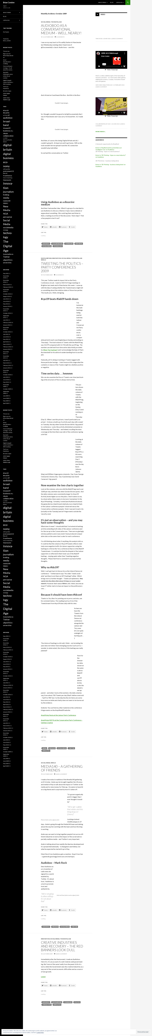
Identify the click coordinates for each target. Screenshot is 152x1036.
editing (5, 169)
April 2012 (6, 342)
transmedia (7, 254)
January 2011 (7, 368)
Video (103, 14)
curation (5, 138)
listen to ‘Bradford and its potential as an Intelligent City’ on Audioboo (109, 148)
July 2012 (5, 334)
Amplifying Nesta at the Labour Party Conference (58, 715)
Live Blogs (119, 2)
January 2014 (7, 306)
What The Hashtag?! (50, 350)
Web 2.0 (43, 260)
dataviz (5, 141)
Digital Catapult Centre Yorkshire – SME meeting (8, 82)
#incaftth (6, 113)
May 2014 (6, 304)
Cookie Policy (40, 1032)
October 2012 (7, 332)
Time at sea (99, 38)
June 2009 (6, 398)
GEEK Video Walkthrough (104, 85)
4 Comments (60, 275)
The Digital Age (56, 22)
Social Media (45, 22)
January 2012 (7, 349)
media (44, 748)
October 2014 (7, 294)
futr (11, 176)
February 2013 (7, 322)
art (9, 115)
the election (47, 1004)
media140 (52, 748)
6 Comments (60, 37)
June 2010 (6, 379)
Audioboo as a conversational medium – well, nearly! (61, 29)
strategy (5, 230)
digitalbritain (56, 1002)
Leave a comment (61, 774)
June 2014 (6, 301)
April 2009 (6, 403)
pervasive (7, 217)
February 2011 (7, 365)
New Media (79, 243)
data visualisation (7, 140)
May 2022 (6, 273)
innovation (56, 258)
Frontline (6, 176)
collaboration (57, 243)
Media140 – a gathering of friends (62, 768)
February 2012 (7, 347)
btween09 (6, 128)
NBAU (5, 203)
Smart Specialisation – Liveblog (7, 61)
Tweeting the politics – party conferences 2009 (62, 267)
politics (77, 1002)
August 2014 (6, 296)
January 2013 (7, 325)
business (6, 131)
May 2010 (6, 382)
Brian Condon (8, 2)
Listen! (43, 977)
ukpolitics (46, 750)
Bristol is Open (7, 91)
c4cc (11, 131)
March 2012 (6, 344)
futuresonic (7, 180)
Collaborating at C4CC (103, 124)
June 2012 (6, 337)
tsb (12, 254)
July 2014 (5, 299)
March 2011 (6, 363)
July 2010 (5, 377)
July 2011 (5, 360)
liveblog (6, 195)
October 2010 (7, 374)
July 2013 (5, 320)
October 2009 (7, 389)
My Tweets (6, 32)
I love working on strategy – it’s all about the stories (7, 68)
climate (5, 133)
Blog (111, 2)
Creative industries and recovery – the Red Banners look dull (62, 946)
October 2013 (7, 313)
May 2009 (6, 401)
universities (7, 263)
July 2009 (5, 396)
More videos (101, 131)
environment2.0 (8, 171)
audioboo (46, 243)
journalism (69, 243)
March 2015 (6, 284)
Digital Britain (46, 258)
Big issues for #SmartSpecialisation (8, 55)
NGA (5, 213)
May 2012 (6, 339)
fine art (5, 173)
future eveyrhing (7, 177)
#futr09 (6, 110)
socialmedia (8, 227)
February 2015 (7, 287)
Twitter (71, 748)
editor (8, 169)
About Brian (102, 2)
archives (5, 115)
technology (58, 246)
